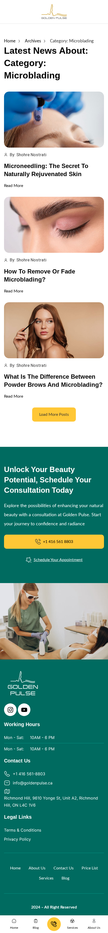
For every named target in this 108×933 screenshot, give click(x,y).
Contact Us (63, 868)
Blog (65, 878)
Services (46, 878)
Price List (90, 868)
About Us (37, 868)
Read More (13, 186)
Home (15, 868)
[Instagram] (10, 709)
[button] (54, 414)
